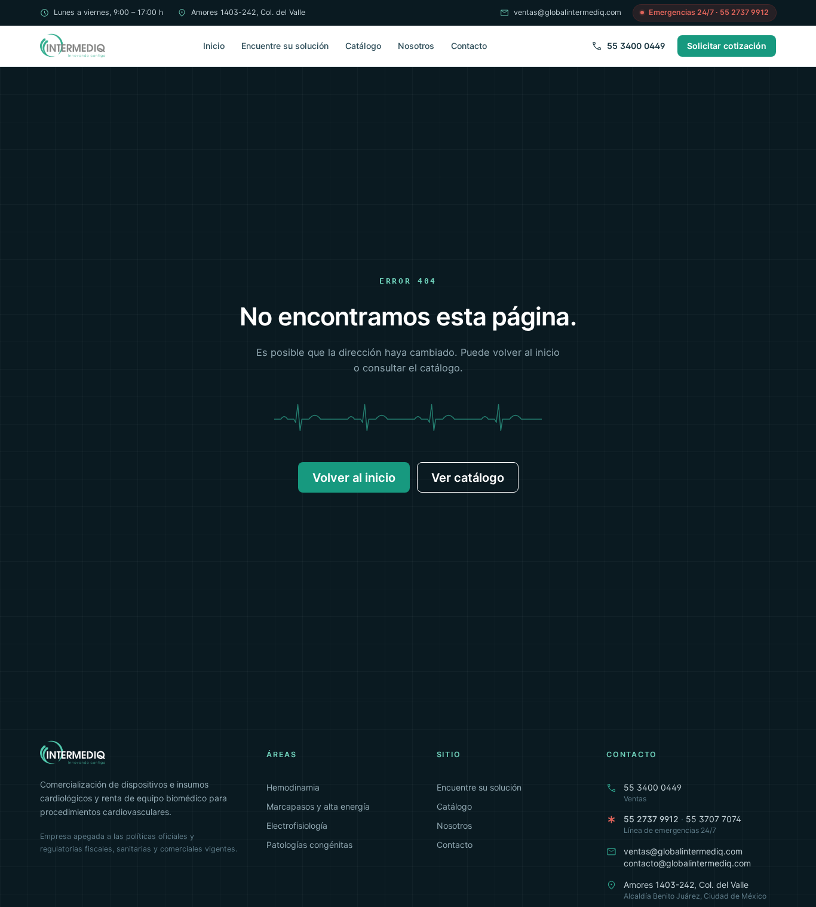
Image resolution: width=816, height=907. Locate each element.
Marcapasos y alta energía (318, 806)
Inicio (214, 46)
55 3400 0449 (636, 46)
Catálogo (363, 46)
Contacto (469, 46)
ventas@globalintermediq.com (567, 12)
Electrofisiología (296, 825)
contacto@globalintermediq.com (687, 863)
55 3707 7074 (713, 819)
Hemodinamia (293, 787)
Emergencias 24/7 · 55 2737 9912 (709, 12)
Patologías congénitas (309, 845)
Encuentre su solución (285, 46)
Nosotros (416, 46)
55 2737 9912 (651, 819)
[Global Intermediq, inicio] (73, 46)
